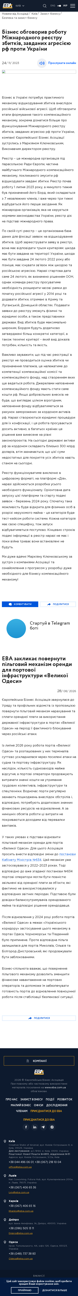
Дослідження (56, 1105)
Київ (34, 14)
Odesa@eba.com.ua (21, 1259)
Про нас (11, 1099)
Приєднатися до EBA (46, 1111)
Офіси (38, 1105)
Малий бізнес (21, 1105)
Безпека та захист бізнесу (19, 18)
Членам (21, 1111)
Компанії (39, 1061)
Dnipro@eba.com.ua (21, 1233)
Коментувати (22, 604)
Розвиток (64, 1099)
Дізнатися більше (54, 1290)
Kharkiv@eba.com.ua (21, 1211)
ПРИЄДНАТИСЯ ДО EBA (39, 1120)
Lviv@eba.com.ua (19, 1192)
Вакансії (39, 1276)
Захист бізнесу (50, 14)
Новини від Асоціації (15, 14)
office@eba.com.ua (20, 1167)
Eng (53, 6)
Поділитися (61, 604)
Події (50, 1099)
